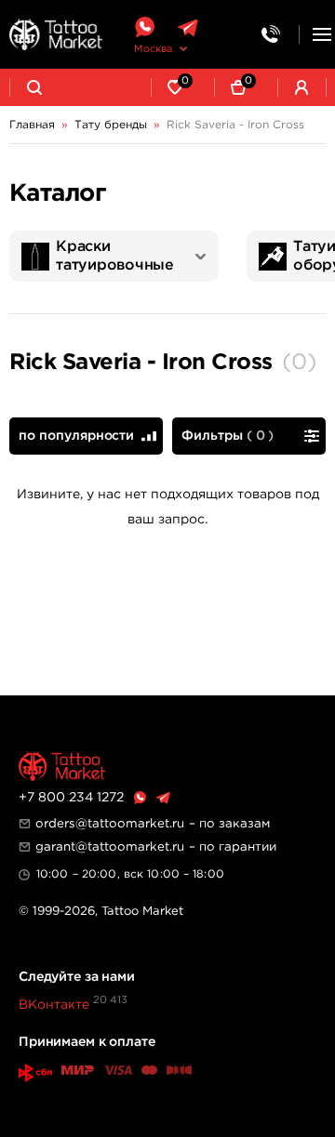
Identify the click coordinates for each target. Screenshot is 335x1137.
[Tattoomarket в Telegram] (187, 27)
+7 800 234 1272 (71, 797)
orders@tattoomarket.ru (109, 823)
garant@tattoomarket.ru (109, 847)
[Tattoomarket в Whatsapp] (144, 27)
